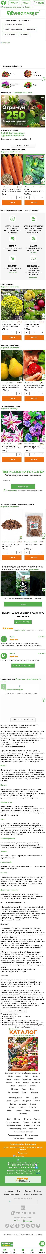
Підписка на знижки (13, 1125)
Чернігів (25, 1092)
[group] (23, 690)
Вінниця (26, 1083)
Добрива (4, 851)
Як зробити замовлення (33, 1194)
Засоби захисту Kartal (17, 1129)
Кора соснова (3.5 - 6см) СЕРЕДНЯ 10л (10, 545)
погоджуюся (12, 490)
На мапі (37, 1173)
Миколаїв (22, 1086)
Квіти (2, 819)
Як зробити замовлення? (23, 1132)
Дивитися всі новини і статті (23, 720)
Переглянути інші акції (22, 93)
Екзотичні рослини (8, 838)
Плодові (4, 785)
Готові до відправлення (13, 29)
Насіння (3, 766)
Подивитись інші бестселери (11, 152)
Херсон (9, 1083)
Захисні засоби (6, 862)
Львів (18, 1083)
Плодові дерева (10, 34)
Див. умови (33, 252)
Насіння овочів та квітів (13, 24)
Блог (8, 1119)
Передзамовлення (15, 1135)
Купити (12, 202)
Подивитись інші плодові (10, 348)
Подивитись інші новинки (10, 287)
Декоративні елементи (9, 890)
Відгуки (26, 1122)
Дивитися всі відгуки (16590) (23, 665)
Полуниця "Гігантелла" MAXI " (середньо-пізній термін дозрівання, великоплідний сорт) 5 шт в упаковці (34, 386)
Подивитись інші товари (10, 507)
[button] (43, 79)
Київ (26, 1076)
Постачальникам (31, 1135)
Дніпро (16, 1079)
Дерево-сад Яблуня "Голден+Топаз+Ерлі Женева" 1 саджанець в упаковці (32, 325)
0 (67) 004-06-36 (28, 1168)
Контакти (27, 1119)
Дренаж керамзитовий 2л (33, 544)
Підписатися (23, 487)
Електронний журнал (12, 1194)
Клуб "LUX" (36, 1122)
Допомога (33, 1129)
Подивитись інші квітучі (9, 409)
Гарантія (37, 1119)
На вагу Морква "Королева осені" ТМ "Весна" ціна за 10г (11, 190)
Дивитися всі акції (23, 145)
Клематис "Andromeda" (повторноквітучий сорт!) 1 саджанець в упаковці (11, 447)
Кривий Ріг (36, 1083)
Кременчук (33, 1107)
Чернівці (12, 1107)
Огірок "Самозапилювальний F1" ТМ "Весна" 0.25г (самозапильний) (33, 190)
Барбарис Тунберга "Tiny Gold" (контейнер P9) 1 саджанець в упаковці (11, 325)
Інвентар (4, 873)
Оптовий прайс (18, 1138)
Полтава (14, 1089)
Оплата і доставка (13, 1122)
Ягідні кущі (24, 34)
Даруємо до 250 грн (32, 1125)
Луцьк (12, 1086)
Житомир (34, 1092)
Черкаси (37, 1079)
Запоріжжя (27, 1079)
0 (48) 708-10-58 (14, 1168)
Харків (35, 1076)
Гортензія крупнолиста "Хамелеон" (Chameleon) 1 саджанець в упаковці (33, 447)
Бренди (30, 1138)
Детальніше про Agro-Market (13, 1011)
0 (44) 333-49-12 (14, 1165)
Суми (32, 1089)
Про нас (17, 1119)
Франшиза (9, 1191)
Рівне (24, 1089)
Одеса (8, 1079)
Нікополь (32, 1086)
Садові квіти (30, 29)
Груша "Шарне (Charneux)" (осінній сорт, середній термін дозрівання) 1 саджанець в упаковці (11, 386)
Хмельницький (13, 1092)
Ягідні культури (6, 802)
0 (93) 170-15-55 (28, 1165)
